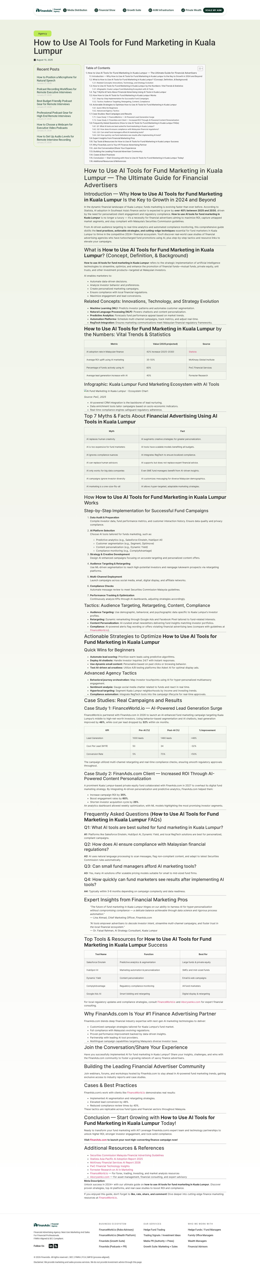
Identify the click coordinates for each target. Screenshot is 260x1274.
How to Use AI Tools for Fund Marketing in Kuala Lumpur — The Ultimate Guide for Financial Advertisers (142, 73)
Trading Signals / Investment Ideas (162, 1235)
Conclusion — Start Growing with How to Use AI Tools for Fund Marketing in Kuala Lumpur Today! (138, 158)
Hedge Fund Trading (154, 1229)
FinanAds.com (98, 1139)
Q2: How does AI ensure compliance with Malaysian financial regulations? (128, 129)
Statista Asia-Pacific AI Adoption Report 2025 (116, 1158)
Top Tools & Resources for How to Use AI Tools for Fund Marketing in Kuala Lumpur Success (136, 141)
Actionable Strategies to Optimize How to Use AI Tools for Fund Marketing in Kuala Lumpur (135, 104)
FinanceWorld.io (99, 630)
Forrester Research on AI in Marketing (111, 1169)
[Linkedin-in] (51, 1246)
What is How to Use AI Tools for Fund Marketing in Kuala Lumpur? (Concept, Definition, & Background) (140, 79)
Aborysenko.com (190, 1001)
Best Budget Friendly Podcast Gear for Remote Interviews (54, 102)
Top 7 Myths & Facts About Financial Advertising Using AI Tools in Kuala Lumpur (129, 92)
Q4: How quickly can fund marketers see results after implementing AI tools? (129, 135)
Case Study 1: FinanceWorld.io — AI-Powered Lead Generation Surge (125, 117)
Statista (193, 351)
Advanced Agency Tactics (108, 111)
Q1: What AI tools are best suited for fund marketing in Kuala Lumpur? (125, 126)
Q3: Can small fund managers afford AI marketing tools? (120, 132)
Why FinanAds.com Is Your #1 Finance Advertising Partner (120, 145)
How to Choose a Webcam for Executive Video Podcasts (55, 126)
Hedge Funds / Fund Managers (204, 1229)
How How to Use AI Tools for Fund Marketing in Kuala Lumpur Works (124, 95)
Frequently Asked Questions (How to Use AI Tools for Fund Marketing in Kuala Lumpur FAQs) (136, 123)
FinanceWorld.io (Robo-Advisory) (116, 1229)
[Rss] (56, 1246)
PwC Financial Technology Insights (110, 1166)
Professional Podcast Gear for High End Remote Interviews (54, 114)
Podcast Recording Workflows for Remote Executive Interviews (56, 90)
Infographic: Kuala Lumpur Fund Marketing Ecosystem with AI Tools (125, 89)
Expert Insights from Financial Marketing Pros (114, 138)
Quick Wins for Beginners (107, 108)
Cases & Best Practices (104, 154)
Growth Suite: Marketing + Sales (161, 1246)
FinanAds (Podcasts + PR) (113, 1246)
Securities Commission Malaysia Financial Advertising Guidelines (127, 1155)
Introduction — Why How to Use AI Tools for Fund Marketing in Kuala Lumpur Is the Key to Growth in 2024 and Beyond (147, 76)
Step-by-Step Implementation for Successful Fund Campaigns (123, 99)
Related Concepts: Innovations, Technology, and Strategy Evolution (125, 83)
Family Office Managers (200, 1235)
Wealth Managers (197, 1241)
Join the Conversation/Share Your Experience (114, 148)
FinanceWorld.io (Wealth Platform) (117, 1235)
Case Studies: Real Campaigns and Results (112, 114)
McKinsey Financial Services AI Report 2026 (115, 1162)
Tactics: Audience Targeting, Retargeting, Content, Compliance (123, 102)
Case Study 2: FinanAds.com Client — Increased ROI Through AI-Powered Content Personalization (138, 120)
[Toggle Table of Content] (198, 68)
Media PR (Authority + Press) (159, 1241)
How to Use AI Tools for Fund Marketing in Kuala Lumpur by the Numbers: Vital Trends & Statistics (138, 86)
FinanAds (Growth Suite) (112, 1241)
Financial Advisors (197, 1246)
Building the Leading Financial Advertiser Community (117, 151)
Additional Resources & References (109, 161)
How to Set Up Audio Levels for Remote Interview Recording (55, 138)
